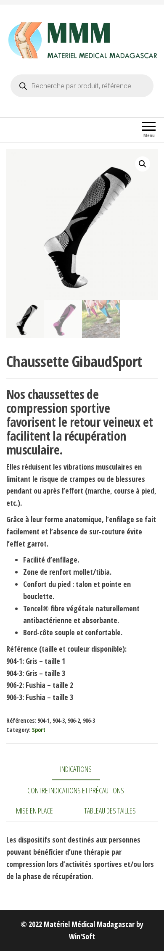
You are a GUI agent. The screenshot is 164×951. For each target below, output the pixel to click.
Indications (76, 769)
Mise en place (34, 811)
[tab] (82, 769)
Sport (38, 730)
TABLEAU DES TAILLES (110, 811)
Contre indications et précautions (75, 790)
